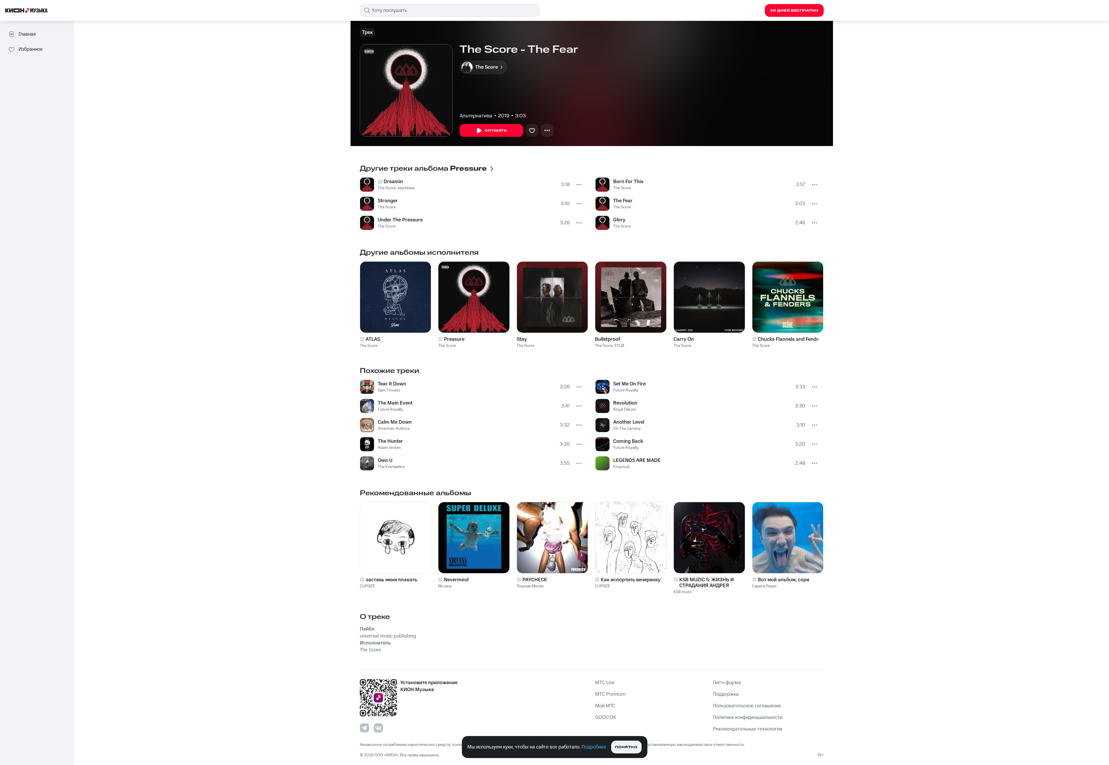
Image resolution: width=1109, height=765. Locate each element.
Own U (385, 460)
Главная (27, 34)
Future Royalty (390, 409)
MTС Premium (610, 694)
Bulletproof (607, 339)
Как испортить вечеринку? (632, 580)
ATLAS (373, 339)
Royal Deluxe (624, 409)
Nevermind (456, 580)
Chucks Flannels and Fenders (791, 339)
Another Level (628, 422)
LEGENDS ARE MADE (636, 460)
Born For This (628, 181)
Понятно (626, 747)
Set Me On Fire (629, 383)
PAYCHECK (534, 580)
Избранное (31, 49)
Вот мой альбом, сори (783, 580)
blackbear (406, 188)
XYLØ (619, 346)
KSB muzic (683, 592)
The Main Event (395, 403)
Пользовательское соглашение (747, 705)
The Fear (623, 200)
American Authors (394, 428)
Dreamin (393, 181)
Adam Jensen (389, 448)
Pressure (454, 339)
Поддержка (725, 694)
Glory (619, 219)
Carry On (684, 339)
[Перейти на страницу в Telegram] (364, 728)
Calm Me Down (395, 422)
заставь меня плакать (391, 580)
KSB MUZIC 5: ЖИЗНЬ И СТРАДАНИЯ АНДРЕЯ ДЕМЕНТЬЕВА (706, 583)
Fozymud (621, 467)
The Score (386, 188)
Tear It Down (392, 383)
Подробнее (594, 747)
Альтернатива (476, 115)
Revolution (625, 403)
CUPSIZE (367, 586)
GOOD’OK (605, 717)
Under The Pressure (400, 219)
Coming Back (628, 441)
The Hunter (390, 441)
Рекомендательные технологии (747, 729)
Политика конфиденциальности (747, 717)
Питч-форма (727, 682)
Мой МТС (605, 705)
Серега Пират (764, 586)
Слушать (496, 130)
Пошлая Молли (530, 586)
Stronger (388, 200)
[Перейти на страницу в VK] (378, 728)
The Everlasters (391, 467)
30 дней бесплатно (794, 10)
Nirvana (444, 586)
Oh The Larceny (627, 428)
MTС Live (605, 682)
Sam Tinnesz (389, 390)
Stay (522, 339)
